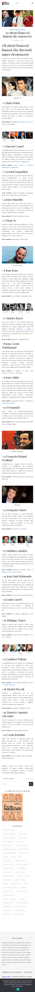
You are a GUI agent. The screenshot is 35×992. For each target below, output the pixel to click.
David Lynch (24, 853)
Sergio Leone (8, 903)
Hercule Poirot (22, 864)
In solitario (23, 529)
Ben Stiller (22, 837)
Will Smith (7, 914)
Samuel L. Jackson (9, 899)
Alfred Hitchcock (9, 834)
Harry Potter (8, 864)
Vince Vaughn (20, 910)
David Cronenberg (9, 853)
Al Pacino (23, 834)
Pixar (26, 883)
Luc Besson (20, 872)
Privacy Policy (6, 976)
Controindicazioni (17, 29)
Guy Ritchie (7, 860)
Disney (5, 857)
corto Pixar (23, 849)
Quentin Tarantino (10, 887)
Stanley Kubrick (22, 903)
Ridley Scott (8, 891)
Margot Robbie (8, 876)
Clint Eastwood (22, 845)
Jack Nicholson (8, 868)
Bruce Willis (7, 845)
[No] (33, 985)
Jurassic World (11, 236)
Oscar (5, 883)
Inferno (19, 236)
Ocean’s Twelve (18, 165)
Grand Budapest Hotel (14, 572)
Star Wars (7, 906)
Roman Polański (9, 895)
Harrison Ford (20, 860)
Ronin (30, 296)
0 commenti (29, 778)
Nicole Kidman (20, 880)
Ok (18, 989)
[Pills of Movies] (5, 3)
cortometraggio (9, 849)
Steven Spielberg (20, 906)
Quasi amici (13, 227)
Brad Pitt (20, 841)
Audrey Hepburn (9, 837)
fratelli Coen (16, 857)
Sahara (14, 682)
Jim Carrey (21, 868)
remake (23, 887)
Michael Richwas (9, 778)
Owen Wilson (15, 883)
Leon (13, 296)
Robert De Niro (21, 891)
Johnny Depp (7, 872)
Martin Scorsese (24, 876)
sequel (22, 899)
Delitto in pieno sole (26, 122)
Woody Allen (19, 914)
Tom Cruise (7, 910)
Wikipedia (20, 329)
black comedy (8, 841)
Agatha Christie (9, 830)
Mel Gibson (7, 880)
